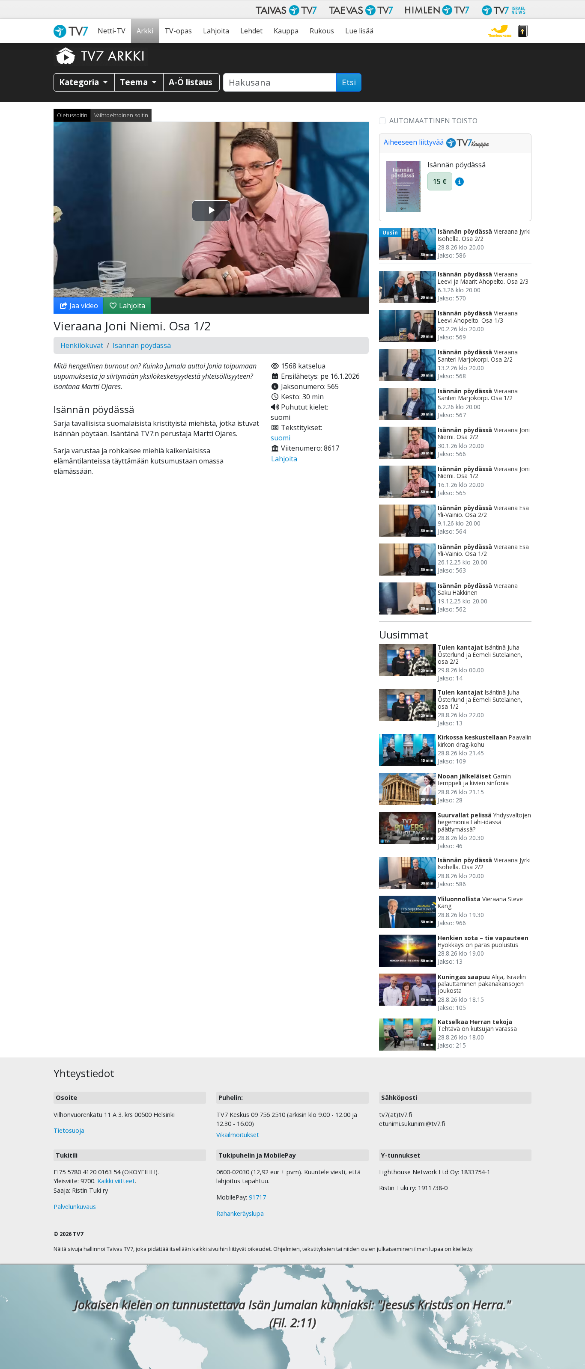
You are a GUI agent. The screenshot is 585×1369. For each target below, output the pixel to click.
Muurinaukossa (499, 31)
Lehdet (251, 31)
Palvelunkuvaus (75, 1207)
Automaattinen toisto (433, 120)
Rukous (322, 31)
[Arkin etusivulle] (101, 55)
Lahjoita (216, 31)
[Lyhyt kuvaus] (459, 181)
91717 (257, 1197)
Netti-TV (111, 31)
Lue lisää (359, 31)
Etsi (349, 82)
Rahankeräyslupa (240, 1213)
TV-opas (178, 31)
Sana (522, 31)
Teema (135, 82)
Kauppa (286, 31)
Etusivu (73, 31)
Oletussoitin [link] (72, 115)
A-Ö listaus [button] (190, 82)
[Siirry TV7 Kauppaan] (466, 142)
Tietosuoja (69, 1130)
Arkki (145, 31)
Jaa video (83, 305)
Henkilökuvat (81, 345)
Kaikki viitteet (116, 1181)
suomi (280, 437)
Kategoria (80, 82)
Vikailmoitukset (237, 1135)
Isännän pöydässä (142, 345)
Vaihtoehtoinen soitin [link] (121, 115)
